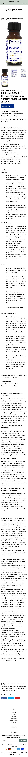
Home (2, 18)
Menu (4, 3)
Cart (26, 4)
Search (14, 712)
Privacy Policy (14, 718)
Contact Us (14, 722)
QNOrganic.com (14, 9)
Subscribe (23, 740)
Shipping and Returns (14, 720)
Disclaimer (14, 716)
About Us (14, 714)
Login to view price (7, 106)
